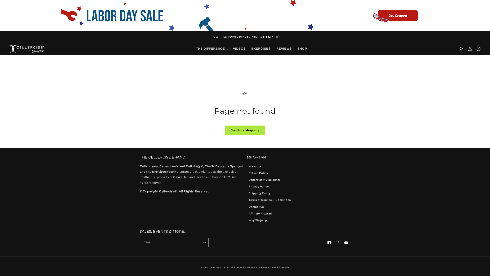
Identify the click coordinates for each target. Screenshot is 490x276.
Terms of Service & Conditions (270, 200)
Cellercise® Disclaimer (264, 179)
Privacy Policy (259, 186)
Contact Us (256, 206)
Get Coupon (398, 15)
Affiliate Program (260, 213)
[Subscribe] (204, 242)
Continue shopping (245, 130)
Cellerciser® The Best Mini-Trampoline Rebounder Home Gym (239, 267)
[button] (211, 48)
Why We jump (258, 220)
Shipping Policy (260, 193)
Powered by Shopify (279, 267)
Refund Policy (258, 173)
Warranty (255, 166)
